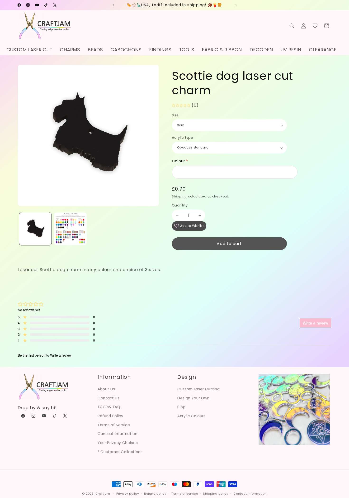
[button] (292, 25)
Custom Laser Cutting (198, 389)
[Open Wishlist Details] (315, 25)
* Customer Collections (120, 451)
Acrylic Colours (191, 415)
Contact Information (117, 433)
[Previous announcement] (113, 5)
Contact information (250, 494)
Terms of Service (114, 424)
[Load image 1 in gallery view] (35, 228)
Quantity (180, 205)
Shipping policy (215, 494)
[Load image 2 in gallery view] (70, 228)
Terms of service (184, 494)
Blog (181, 406)
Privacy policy (127, 494)
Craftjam (102, 494)
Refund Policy (110, 415)
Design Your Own (193, 398)
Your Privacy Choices (118, 442)
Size (175, 115)
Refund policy (155, 494)
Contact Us (109, 398)
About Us (106, 389)
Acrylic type (182, 137)
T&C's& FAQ (109, 406)
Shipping (179, 196)
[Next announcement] (236, 5)
